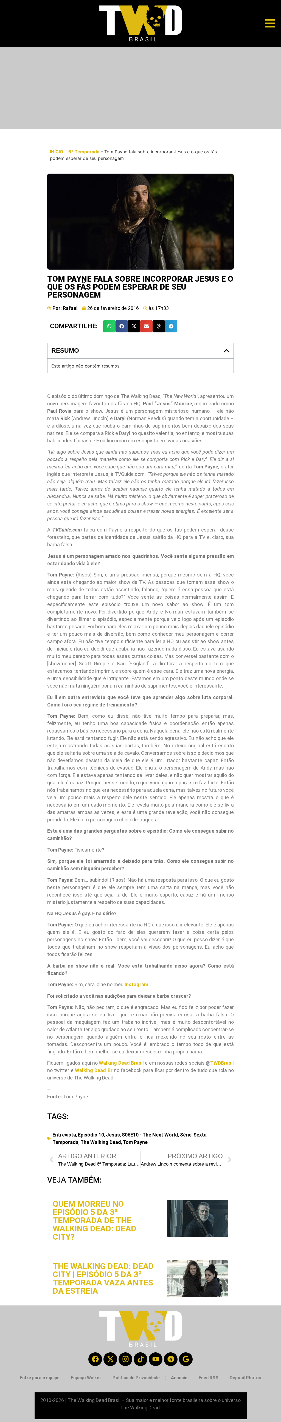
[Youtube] (155, 1359)
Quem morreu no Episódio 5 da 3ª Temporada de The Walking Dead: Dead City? (94, 1220)
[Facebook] (95, 1359)
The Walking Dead (100, 1142)
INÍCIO (56, 151)
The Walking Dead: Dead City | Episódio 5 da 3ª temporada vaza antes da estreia (103, 1278)
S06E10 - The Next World (150, 1135)
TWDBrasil (222, 1063)
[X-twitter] (110, 1359)
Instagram (136, 984)
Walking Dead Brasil (121, 1063)
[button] (109, 326)
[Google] (186, 1359)
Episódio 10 (91, 1135)
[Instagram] (125, 1359)
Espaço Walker (86, 1377)
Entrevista (64, 1135)
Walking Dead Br (94, 1070)
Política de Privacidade (136, 1377)
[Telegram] (171, 1359)
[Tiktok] (140, 1359)
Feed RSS (208, 1377)
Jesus (113, 1135)
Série (186, 1135)
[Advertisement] (140, 88)
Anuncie (179, 1377)
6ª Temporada (83, 151)
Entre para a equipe (40, 1377)
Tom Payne (135, 1142)
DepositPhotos (245, 1377)
